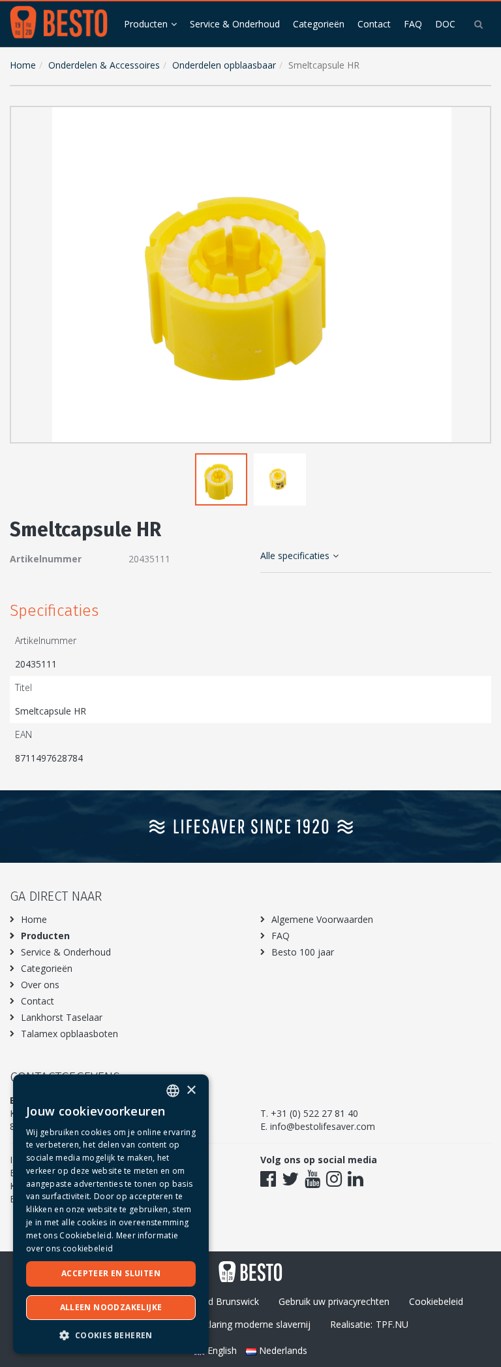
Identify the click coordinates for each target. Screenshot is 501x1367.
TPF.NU (392, 1324)
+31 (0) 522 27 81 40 (314, 1113)
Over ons (40, 984)
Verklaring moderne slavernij (251, 1324)
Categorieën (318, 24)
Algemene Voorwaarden (322, 919)
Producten (146, 24)
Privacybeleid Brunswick (209, 1301)
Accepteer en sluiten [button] (110, 1273)
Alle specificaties (294, 555)
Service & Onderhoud (235, 24)
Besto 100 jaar (302, 952)
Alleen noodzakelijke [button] (111, 1307)
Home (23, 65)
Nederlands (281, 1350)
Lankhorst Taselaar (61, 1017)
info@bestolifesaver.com (322, 1126)
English (222, 1350)
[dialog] (111, 1214)
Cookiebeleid (436, 1301)
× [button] (191, 1090)
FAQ (413, 24)
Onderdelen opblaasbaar (224, 65)
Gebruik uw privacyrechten (334, 1301)
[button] (478, 118)
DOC (445, 24)
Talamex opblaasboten (69, 1033)
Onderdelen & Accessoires (104, 65)
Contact (374, 24)
